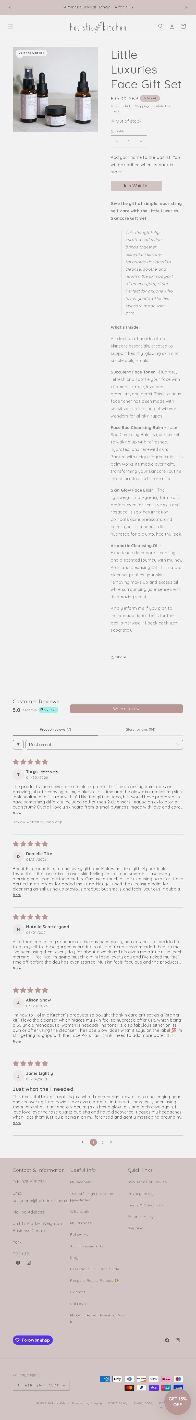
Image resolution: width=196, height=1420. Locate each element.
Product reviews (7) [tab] (55, 729)
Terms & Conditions (146, 1205)
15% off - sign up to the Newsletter (91, 1196)
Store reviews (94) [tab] (140, 729)
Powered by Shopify (87, 1403)
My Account (81, 1182)
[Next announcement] (186, 7)
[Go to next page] (112, 1142)
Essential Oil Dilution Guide (94, 1269)
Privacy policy (143, 1403)
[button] (10, 26)
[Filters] (18, 744)
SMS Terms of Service (147, 1182)
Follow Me (79, 1234)
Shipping (142, 106)
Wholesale (79, 1211)
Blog (74, 1257)
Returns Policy (141, 1216)
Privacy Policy (141, 1193)
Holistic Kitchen (59, 1403)
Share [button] (121, 657)
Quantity (118, 131)
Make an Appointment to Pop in (97, 1318)
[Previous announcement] (10, 7)
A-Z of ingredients (86, 1246)
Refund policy (117, 1403)
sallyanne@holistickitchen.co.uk (45, 1200)
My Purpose (81, 1223)
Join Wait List (136, 185)
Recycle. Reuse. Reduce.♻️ (94, 1280)
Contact (77, 1292)
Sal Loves (78, 1303)
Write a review (126, 708)
